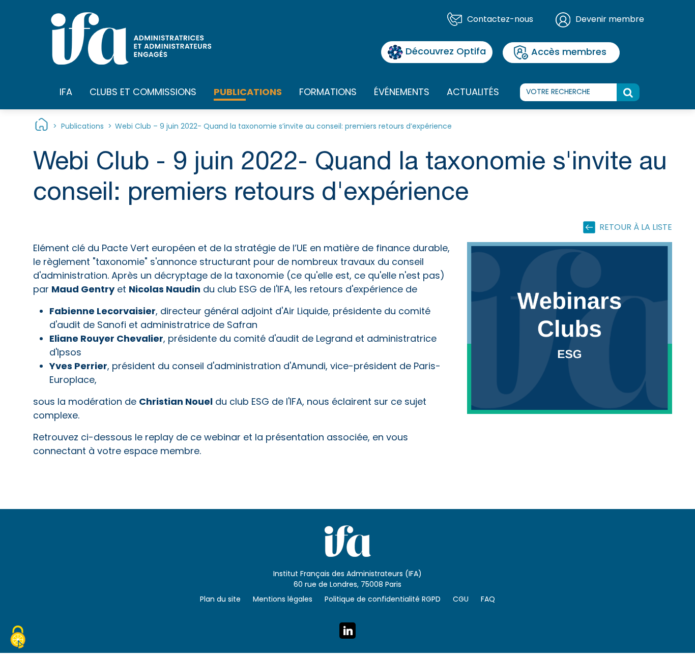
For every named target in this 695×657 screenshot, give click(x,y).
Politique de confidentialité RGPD (383, 600)
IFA (66, 92)
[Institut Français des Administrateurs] (131, 38)
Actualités (473, 92)
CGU (461, 600)
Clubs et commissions (143, 92)
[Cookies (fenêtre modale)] (18, 638)
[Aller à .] (41, 127)
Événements (401, 92)
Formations (328, 92)
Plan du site (220, 600)
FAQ (488, 600)
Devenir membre (609, 19)
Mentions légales (282, 600)
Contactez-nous (500, 19)
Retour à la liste (635, 227)
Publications (248, 93)
